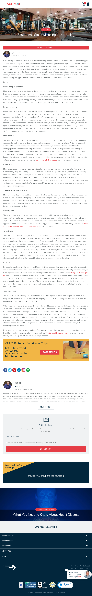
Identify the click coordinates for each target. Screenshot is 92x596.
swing (72, 273)
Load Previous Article (45, 527)
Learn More (49, 352)
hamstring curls (33, 226)
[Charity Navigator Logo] (30, 584)
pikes (10, 226)
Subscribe (45, 449)
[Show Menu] (3, 4)
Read (45, 407)
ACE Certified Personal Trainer (57, 333)
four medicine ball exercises (46, 160)
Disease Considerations (46, 509)
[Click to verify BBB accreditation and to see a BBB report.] (42, 584)
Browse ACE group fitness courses (45, 475)
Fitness (46, 29)
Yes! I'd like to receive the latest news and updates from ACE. (32, 442)
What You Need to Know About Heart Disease (46, 515)
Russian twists (19, 226)
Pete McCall (17, 53)
